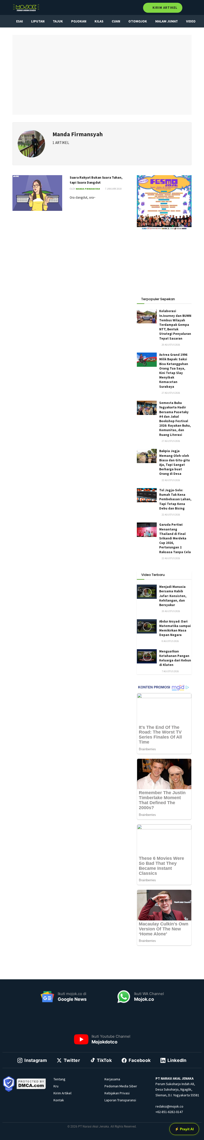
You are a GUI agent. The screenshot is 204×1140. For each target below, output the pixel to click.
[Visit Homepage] (26, 7)
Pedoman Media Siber (120, 1086)
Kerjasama (112, 1079)
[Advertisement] (164, 260)
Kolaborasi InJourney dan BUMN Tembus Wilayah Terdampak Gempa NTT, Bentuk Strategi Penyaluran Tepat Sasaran (175, 324)
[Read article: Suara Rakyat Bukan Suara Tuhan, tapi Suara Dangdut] (37, 193)
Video (191, 21)
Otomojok (137, 21)
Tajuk (58, 21)
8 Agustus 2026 (170, 641)
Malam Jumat (166, 21)
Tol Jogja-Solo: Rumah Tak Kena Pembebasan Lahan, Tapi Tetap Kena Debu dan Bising (175, 499)
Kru (55, 1086)
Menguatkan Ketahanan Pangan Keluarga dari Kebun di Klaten (175, 658)
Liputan (38, 21)
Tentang (59, 1079)
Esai (19, 21)
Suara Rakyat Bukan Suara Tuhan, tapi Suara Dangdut (96, 180)
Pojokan (78, 21)
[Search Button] (189, 7)
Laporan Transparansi (120, 1100)
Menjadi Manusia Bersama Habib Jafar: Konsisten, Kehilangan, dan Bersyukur (172, 596)
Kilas (99, 21)
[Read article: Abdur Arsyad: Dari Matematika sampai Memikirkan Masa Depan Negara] (147, 626)
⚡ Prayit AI (184, 1129)
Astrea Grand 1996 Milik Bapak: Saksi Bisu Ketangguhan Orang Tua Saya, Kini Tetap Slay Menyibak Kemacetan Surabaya (173, 370)
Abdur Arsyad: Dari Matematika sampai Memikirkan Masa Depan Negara (175, 628)
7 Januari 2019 (113, 188)
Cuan (116, 21)
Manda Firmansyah (88, 188)
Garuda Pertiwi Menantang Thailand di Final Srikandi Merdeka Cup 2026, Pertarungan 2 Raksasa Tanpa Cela (175, 538)
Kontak (58, 1100)
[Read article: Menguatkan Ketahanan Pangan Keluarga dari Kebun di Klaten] (147, 656)
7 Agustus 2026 (170, 671)
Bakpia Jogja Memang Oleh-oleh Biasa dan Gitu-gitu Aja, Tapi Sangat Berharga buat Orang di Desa (174, 462)
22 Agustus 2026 (170, 480)
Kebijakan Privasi (117, 1093)
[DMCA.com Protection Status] (31, 1083)
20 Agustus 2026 (170, 344)
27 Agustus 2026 (170, 392)
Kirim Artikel (164, 7)
